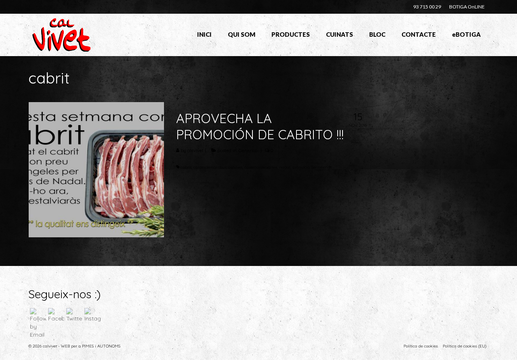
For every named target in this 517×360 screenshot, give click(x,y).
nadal (284, 167)
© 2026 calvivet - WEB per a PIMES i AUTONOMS (74, 346)
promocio (300, 167)
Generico (248, 150)
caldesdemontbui (209, 167)
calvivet (195, 150)
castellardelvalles (260, 167)
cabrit (186, 167)
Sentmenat (321, 167)
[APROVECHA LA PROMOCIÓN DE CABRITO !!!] (96, 169)
